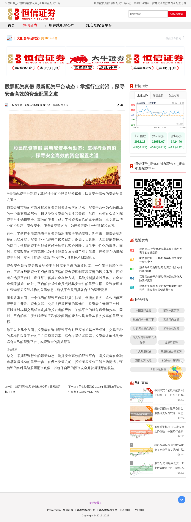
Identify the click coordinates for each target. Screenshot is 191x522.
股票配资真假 (60, 105)
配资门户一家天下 (143, 319)
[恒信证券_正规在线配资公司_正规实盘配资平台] (32, 14)
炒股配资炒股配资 (171, 351)
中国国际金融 (143, 310)
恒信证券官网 (173, 38)
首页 (11, 25)
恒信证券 (30, 25)
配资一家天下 (171, 310)
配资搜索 (178, 13)
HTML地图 (137, 510)
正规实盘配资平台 (97, 25)
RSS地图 (125, 510)
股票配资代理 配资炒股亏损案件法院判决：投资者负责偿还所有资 (160, 287)
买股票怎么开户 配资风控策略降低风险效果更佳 (160, 278)
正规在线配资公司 (60, 25)
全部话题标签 (158, 369)
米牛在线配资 (171, 328)
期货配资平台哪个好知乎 (144, 339)
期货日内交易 (171, 319)
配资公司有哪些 (171, 360)
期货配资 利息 (143, 360)
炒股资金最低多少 (143, 328)
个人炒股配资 (143, 351)
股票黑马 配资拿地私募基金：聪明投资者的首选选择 (160, 250)
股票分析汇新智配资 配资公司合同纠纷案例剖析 (160, 269)
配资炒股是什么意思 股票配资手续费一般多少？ (160, 259)
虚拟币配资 (171, 342)
